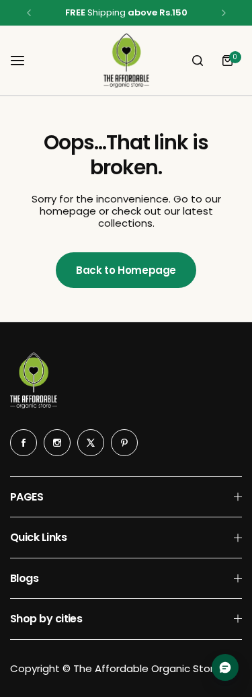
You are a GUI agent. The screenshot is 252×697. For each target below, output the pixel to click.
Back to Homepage (126, 270)
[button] (29, 13)
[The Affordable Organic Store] (126, 60)
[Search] (197, 60)
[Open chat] (225, 667)
